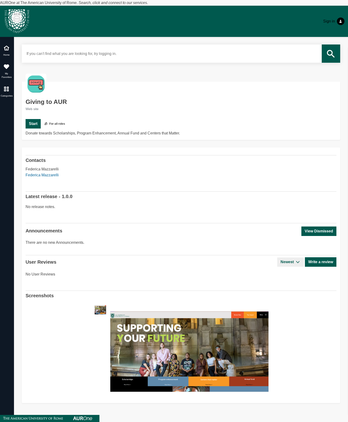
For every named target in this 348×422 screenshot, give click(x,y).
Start (33, 124)
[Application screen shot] (100, 310)
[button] (318, 231)
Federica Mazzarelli (42, 175)
